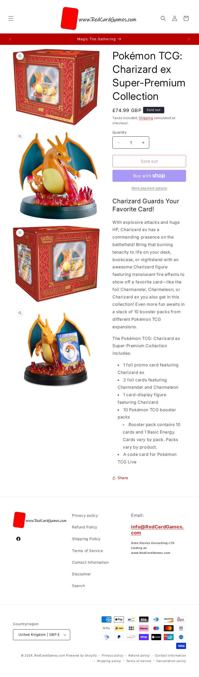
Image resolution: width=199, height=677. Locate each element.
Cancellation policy (171, 661)
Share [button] (123, 478)
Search (78, 585)
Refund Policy (84, 527)
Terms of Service (87, 550)
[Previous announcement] (10, 39)
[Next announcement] (189, 39)
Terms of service (138, 661)
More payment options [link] (149, 188)
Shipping (146, 118)
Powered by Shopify (81, 655)
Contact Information (90, 562)
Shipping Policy (86, 538)
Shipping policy (109, 661)
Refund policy (139, 655)
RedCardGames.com (49, 655)
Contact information (170, 655)
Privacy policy (85, 515)
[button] (11, 18)
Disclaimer (81, 574)
